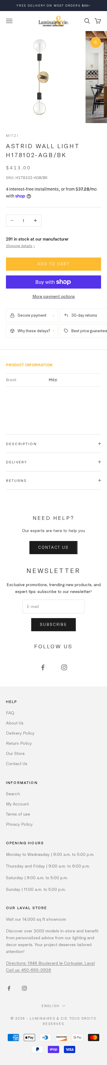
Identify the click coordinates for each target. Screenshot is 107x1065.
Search (13, 793)
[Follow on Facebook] (43, 667)
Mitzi (12, 135)
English (50, 1006)
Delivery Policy (20, 732)
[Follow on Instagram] (64, 667)
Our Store (15, 753)
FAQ (10, 712)
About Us (14, 722)
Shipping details (20, 245)
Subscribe (53, 624)
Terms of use (18, 813)
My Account (17, 803)
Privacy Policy (19, 824)
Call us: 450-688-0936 (28, 969)
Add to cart (53, 263)
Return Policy (19, 743)
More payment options (53, 296)
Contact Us (53, 547)
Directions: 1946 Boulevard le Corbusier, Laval (50, 963)
